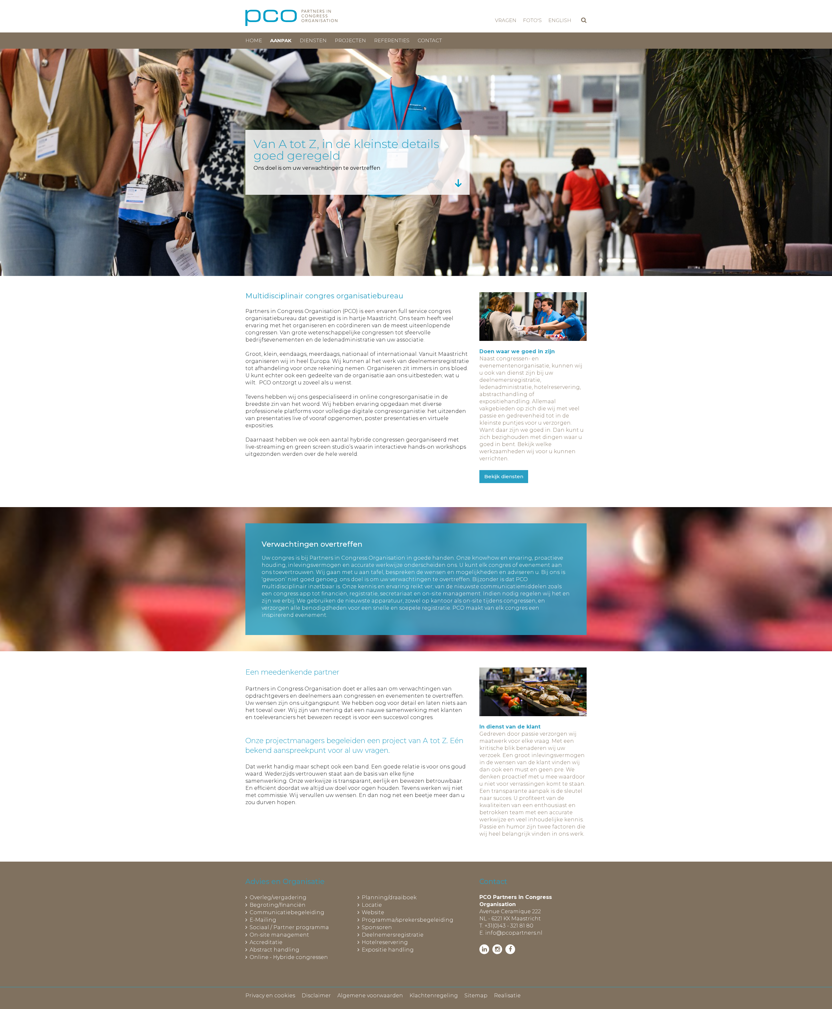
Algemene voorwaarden (370, 995)
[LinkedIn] (484, 949)
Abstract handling (274, 950)
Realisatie (507, 995)
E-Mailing (263, 920)
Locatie (372, 905)
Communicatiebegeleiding (287, 912)
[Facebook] (510, 949)
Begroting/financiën (278, 905)
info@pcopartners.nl (513, 933)
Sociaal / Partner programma (289, 927)
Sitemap (476, 995)
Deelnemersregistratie (392, 935)
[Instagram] (497, 949)
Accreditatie (266, 942)
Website (373, 912)
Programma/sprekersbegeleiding (407, 920)
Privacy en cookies (270, 995)
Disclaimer (316, 995)
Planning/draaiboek (389, 897)
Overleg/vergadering (278, 897)
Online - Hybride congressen (289, 957)
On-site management (279, 935)
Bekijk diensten (503, 476)
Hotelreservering (385, 942)
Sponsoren (377, 927)
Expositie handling (388, 950)
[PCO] (291, 18)
